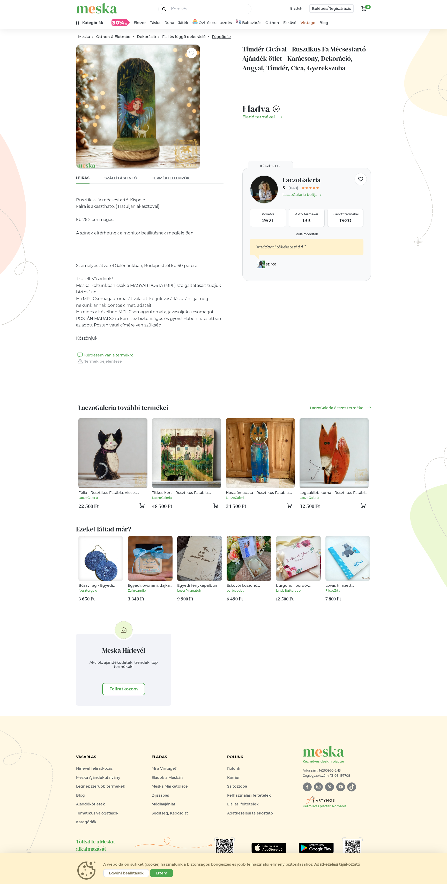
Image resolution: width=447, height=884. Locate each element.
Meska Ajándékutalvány (98, 777)
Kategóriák (86, 822)
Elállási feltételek (243, 804)
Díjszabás (160, 795)
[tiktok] (351, 786)
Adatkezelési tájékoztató (250, 813)
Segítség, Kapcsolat (170, 813)
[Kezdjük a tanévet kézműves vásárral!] (120, 22)
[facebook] (307, 786)
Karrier (233, 777)
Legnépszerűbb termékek (100, 786)
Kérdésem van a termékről (109, 355)
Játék (183, 22)
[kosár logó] (364, 8)
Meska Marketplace (170, 786)
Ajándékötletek (90, 804)
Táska (155, 22)
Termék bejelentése (103, 361)
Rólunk (233, 768)
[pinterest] (329, 786)
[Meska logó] (96, 8)
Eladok (296, 8)
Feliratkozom (123, 689)
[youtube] (340, 786)
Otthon (272, 22)
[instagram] (318, 786)
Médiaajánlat (163, 804)
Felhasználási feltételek (249, 795)
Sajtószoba (237, 786)
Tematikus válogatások (97, 813)
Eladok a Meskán (167, 777)
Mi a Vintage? (164, 768)
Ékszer (140, 22)
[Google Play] (268, 848)
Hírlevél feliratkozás (94, 768)
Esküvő (289, 22)
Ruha (169, 22)
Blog (323, 22)
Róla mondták (307, 234)
